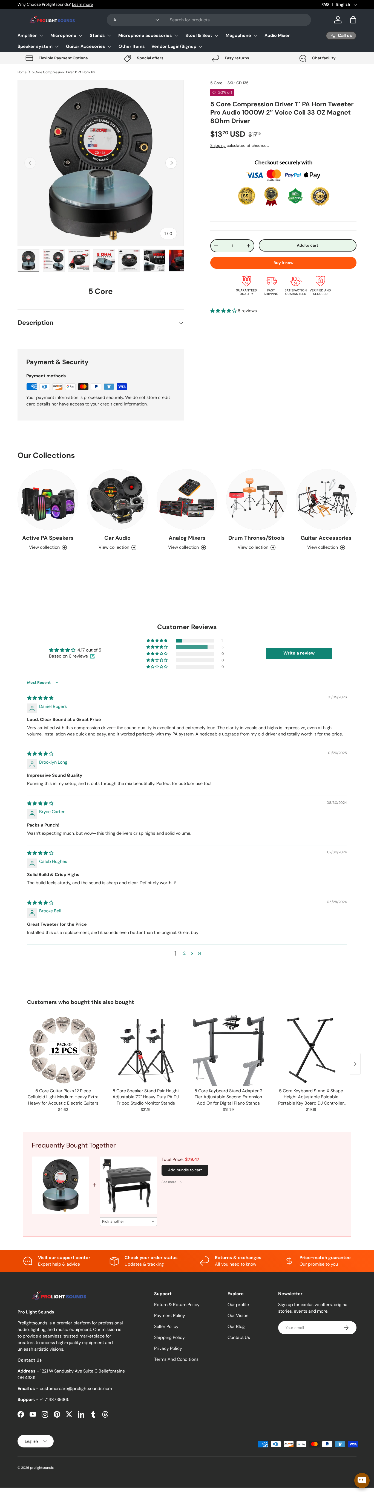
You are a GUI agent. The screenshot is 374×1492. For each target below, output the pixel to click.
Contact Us (239, 1337)
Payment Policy (169, 1315)
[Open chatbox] (362, 1480)
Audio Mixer (277, 35)
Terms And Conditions (176, 1359)
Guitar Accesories (85, 46)
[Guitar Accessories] (326, 499)
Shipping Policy (169, 1337)
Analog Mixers (187, 537)
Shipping (218, 145)
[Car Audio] (117, 499)
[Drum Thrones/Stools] (256, 499)
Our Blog (236, 1326)
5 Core (216, 82)
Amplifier (27, 35)
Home (22, 72)
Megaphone (238, 35)
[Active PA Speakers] (48, 499)
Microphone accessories (145, 35)
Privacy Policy (168, 1348)
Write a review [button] (299, 653)
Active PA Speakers (48, 537)
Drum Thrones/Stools (256, 537)
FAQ (325, 4)
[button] (353, 20)
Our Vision (238, 1315)
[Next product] (355, 1064)
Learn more (82, 4)
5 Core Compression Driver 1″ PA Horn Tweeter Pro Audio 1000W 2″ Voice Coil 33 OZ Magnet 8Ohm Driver (64, 72)
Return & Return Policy (177, 1304)
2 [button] (184, 953)
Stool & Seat (198, 35)
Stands (97, 35)
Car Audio (117, 537)
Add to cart (307, 245)
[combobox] (209, 20)
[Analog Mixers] (187, 499)
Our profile (238, 1304)
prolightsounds (42, 1467)
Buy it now (284, 262)
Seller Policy (166, 1326)
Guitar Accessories (326, 537)
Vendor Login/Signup (173, 46)
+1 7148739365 (55, 1399)
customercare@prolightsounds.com (76, 1388)
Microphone (63, 35)
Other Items (132, 46)
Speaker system (35, 46)
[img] (40, 698)
